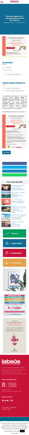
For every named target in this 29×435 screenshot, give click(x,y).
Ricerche (18, 186)
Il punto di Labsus (15, 192)
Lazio (18, 208)
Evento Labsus (16, 88)
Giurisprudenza (18, 199)
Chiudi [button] (22, 431)
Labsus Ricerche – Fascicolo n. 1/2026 (16, 225)
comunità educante (10, 90)
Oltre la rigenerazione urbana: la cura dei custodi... (18, 189)
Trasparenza (13, 407)
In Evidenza (22, 192)
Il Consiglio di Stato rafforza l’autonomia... (17, 218)
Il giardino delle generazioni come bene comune (17, 211)
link (25, 112)
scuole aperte (19, 90)
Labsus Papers (20, 221)
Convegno (8, 88)
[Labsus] (14, 1)
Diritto (13, 199)
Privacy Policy (14, 433)
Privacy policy (5, 407)
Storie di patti (23, 208)
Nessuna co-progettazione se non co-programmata (18, 201)
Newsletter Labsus (6, 409)
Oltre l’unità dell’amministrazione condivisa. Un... (17, 195)
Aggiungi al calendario (14, 74)
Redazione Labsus (9, 22)
